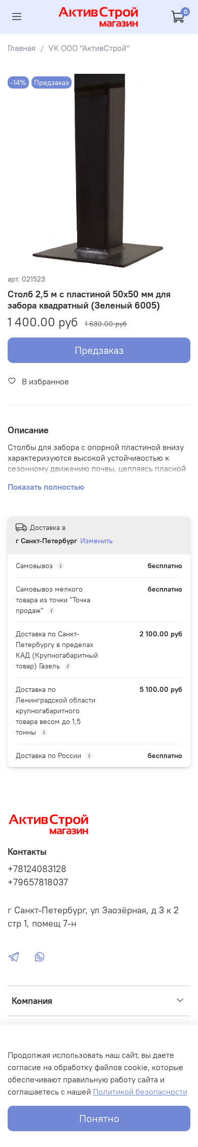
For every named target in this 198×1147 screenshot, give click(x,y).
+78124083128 (37, 869)
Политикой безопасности (140, 1091)
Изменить (96, 540)
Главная (22, 48)
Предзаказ (99, 350)
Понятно (99, 1118)
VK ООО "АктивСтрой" (88, 48)
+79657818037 (38, 882)
